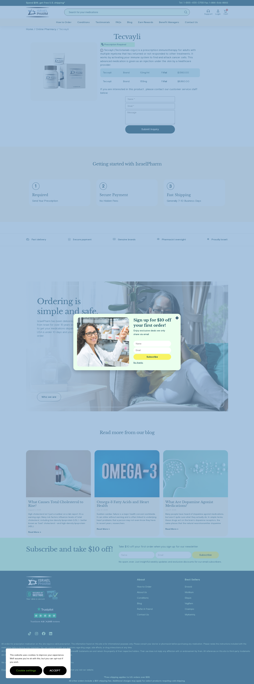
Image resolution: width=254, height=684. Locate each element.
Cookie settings (26, 670)
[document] (127, 342)
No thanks (138, 363)
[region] (38, 663)
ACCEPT (55, 670)
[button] (177, 318)
